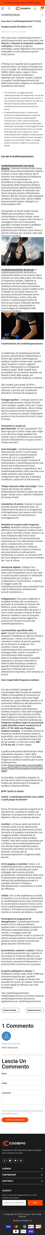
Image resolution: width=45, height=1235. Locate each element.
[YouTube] (15, 1160)
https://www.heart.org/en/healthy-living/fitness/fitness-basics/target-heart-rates (22, 768)
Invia (35, 1203)
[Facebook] (4, 1160)
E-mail (4, 1083)
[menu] (2, 8)
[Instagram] (10, 1160)
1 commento (22, 32)
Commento (6, 1093)
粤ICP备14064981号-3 (22, 1221)
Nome (4, 1073)
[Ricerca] (9, 8)
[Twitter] (21, 1160)
